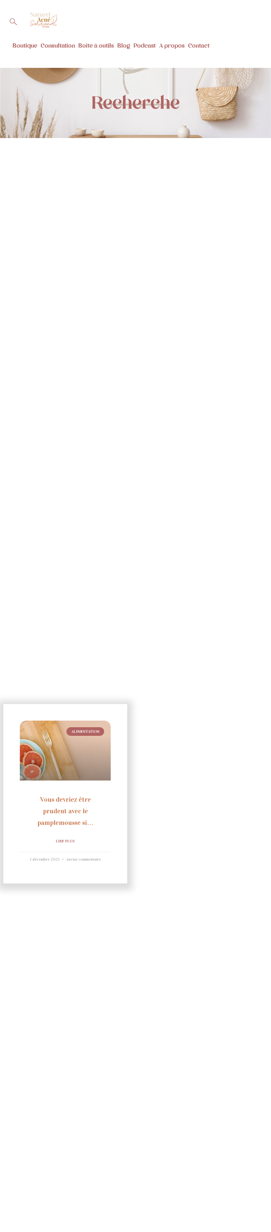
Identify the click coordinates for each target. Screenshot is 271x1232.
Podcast (145, 45)
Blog (123, 45)
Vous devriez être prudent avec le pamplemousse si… (65, 811)
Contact (199, 45)
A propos (172, 45)
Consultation (58, 45)
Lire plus (65, 841)
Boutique (25, 45)
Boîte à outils (96, 45)
